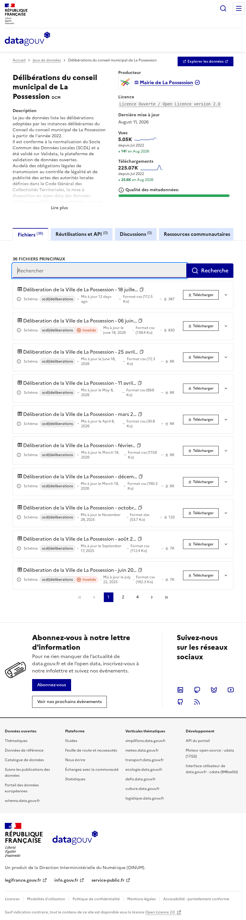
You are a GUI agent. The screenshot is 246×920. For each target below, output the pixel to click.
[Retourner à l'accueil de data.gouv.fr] (27, 39)
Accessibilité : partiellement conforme (196, 899)
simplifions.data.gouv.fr (145, 740)
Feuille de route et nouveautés (91, 750)
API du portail (198, 740)
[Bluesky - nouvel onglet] (214, 690)
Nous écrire (75, 760)
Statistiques (75, 779)
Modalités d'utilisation (46, 899)
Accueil (19, 60)
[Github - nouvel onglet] (180, 702)
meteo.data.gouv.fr (142, 750)
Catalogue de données (24, 760)
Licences (12, 899)
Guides (71, 740)
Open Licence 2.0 (160, 912)
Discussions (136, 234)
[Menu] (239, 8)
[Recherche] (223, 8)
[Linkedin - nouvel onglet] (180, 690)
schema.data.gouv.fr (22, 800)
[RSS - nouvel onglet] (197, 702)
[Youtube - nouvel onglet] (231, 690)
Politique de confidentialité (96, 899)
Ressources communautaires (197, 234)
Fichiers (30, 234)
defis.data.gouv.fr (140, 779)
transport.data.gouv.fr (144, 760)
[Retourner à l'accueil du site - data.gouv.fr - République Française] (75, 840)
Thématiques (16, 740)
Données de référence (24, 750)
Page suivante (152, 597)
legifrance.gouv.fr (23, 880)
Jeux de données (47, 60)
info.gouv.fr (66, 880)
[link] (205, 61)
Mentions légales (141, 899)
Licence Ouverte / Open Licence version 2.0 (169, 104)
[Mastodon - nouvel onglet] (197, 690)
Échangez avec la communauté (91, 769)
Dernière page (166, 597)
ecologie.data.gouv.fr (143, 769)
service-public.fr (108, 880)
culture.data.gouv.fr (142, 788)
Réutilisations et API (82, 234)
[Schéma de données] (19, 299)
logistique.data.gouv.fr (144, 798)
